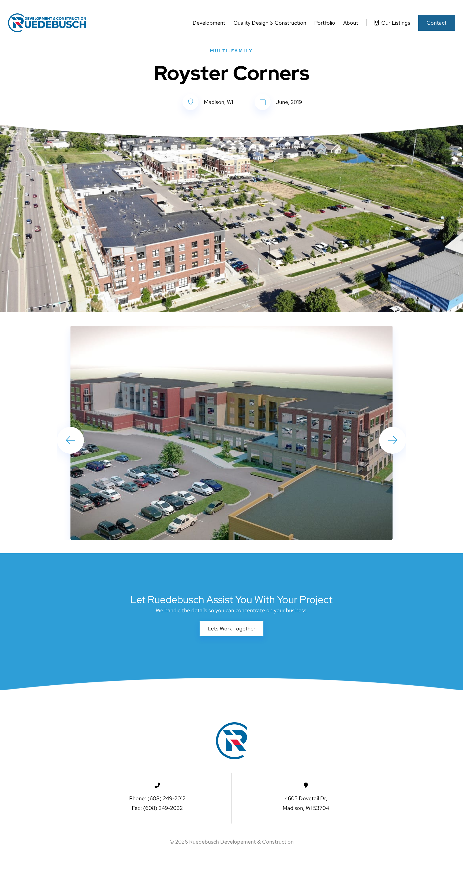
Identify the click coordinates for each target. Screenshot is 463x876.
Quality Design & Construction (269, 22)
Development (209, 22)
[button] (392, 440)
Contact (437, 22)
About (350, 22)
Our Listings (395, 22)
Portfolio (324, 22)
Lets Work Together (231, 628)
